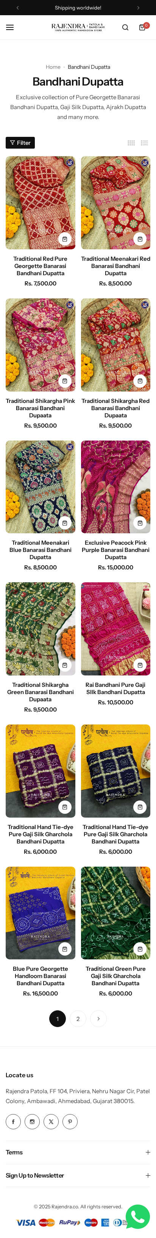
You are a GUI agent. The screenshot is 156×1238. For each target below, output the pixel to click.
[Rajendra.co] (78, 27)
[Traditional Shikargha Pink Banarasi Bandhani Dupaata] (40, 345)
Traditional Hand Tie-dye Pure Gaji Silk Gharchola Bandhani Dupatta (40, 834)
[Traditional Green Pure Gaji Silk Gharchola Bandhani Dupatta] (116, 913)
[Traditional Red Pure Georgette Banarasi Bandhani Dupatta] (40, 202)
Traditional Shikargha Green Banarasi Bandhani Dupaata (40, 692)
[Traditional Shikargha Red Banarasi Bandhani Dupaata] (116, 345)
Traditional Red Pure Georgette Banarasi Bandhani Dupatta (40, 266)
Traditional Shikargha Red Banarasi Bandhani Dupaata (115, 408)
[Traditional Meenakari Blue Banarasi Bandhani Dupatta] (40, 487)
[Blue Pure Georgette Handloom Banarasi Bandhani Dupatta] (40, 913)
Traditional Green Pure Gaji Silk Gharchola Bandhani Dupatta (116, 976)
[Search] (125, 27)
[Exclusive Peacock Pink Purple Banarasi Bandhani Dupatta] (116, 487)
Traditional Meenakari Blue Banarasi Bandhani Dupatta (40, 550)
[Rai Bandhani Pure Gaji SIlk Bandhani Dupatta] (116, 628)
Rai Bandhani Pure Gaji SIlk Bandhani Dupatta (115, 688)
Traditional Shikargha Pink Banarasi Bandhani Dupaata (40, 408)
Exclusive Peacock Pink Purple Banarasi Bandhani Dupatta (116, 550)
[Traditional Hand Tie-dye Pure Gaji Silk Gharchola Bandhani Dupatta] (40, 771)
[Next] (98, 1018)
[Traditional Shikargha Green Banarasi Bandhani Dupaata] (40, 628)
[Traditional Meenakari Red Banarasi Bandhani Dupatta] (116, 202)
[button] (18, 8)
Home (53, 66)
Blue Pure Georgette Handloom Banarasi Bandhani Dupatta (40, 976)
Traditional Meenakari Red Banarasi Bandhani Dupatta (115, 266)
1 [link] (57, 1018)
